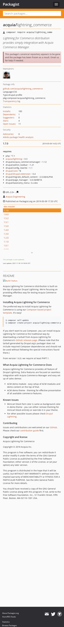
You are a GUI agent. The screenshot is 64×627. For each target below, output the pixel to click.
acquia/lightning (14, 158)
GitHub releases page (26, 340)
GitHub (53, 427)
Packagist (11, 4)
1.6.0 (6, 214)
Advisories (8, 134)
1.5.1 (6, 222)
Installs (6, 111)
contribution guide (29, 430)
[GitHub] (59, 614)
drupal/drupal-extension (18, 173)
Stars (5, 120)
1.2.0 (6, 237)
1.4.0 (6, 229)
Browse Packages (9, 625)
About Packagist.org (10, 613)
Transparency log (11, 101)
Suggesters (8, 117)
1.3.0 (6, 233)
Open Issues (9, 123)
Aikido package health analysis (18, 137)
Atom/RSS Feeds (9, 616)
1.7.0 (6, 210)
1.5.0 (6, 226)
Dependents (9, 114)
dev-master (9, 206)
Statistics (6, 622)
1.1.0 (6, 241)
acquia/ (10, 24)
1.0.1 (6, 245)
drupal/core (11, 170)
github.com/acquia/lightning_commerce (23, 88)
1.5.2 (6, 218)
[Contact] (47, 614)
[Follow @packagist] (53, 614)
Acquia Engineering (15, 196)
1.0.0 (6, 249)
